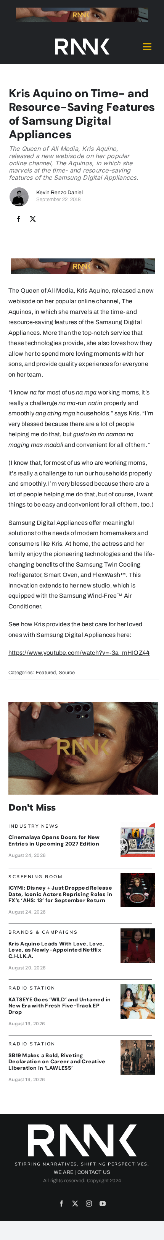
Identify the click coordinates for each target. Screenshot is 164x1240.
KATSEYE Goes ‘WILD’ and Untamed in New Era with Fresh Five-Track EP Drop (59, 1006)
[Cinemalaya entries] (138, 825)
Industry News (33, 826)
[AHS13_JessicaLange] (138, 876)
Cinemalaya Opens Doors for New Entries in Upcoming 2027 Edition (54, 840)
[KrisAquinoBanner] (138, 931)
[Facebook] (19, 219)
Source (67, 672)
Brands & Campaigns (43, 932)
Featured (46, 672)
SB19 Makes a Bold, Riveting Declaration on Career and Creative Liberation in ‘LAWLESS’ (56, 1062)
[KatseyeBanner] (138, 987)
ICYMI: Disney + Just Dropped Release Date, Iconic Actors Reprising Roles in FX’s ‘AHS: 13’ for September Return (60, 894)
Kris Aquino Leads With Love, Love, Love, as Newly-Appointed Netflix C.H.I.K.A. (56, 950)
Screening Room (35, 876)
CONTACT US (93, 1172)
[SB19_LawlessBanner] (138, 1043)
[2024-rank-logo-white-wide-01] (82, 40)
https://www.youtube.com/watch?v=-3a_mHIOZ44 (79, 652)
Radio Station (32, 988)
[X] (33, 219)
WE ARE (64, 1172)
